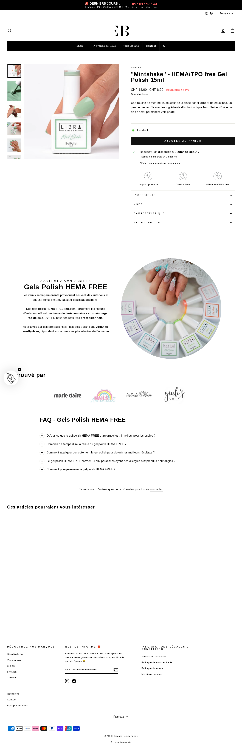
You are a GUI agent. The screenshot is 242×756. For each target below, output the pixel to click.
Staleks (11, 666)
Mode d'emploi (147, 222)
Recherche (13, 693)
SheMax (11, 671)
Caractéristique (149, 213)
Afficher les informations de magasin (160, 163)
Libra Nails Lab (15, 654)
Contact (11, 699)
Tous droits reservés (121, 742)
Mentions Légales (152, 674)
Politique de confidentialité (157, 662)
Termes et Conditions (154, 656)
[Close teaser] (19, 369)
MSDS (138, 204)
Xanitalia (12, 677)
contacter (156, 489)
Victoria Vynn (14, 660)
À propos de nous (17, 705)
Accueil (135, 67)
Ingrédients (145, 195)
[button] (11, 378)
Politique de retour (152, 668)
